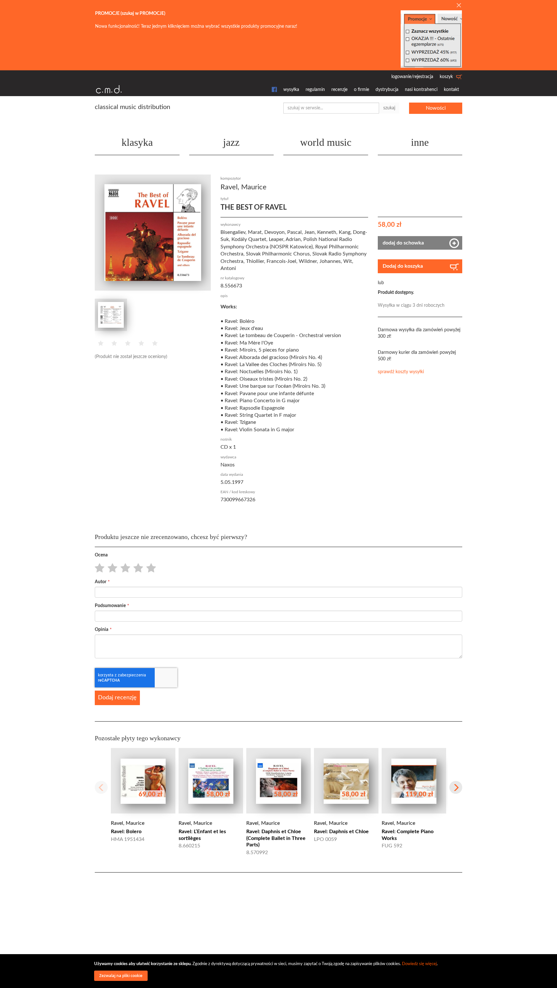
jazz (231, 142)
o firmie (361, 89)
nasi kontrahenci (421, 89)
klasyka (137, 142)
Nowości (436, 108)
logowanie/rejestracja (412, 77)
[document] (279, 971)
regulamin (315, 89)
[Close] (458, 6)
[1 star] (98, 568)
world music (325, 142)
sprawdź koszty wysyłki (401, 372)
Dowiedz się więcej (419, 964)
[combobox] (331, 108)
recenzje (339, 89)
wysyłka (291, 89)
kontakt (451, 89)
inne (420, 142)
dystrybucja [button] (387, 89)
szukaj (389, 108)
